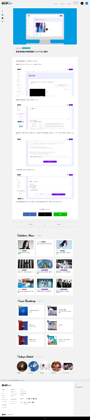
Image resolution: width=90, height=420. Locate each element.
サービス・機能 (4, 401)
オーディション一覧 (13, 401)
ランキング (69, 3)
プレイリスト (4, 397)
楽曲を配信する (77, 2)
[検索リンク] (82, 3)
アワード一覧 (13, 403)
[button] (26, 248)
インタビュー (4, 395)
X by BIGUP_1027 (79, 387)
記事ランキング (13, 395)
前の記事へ (31, 224)
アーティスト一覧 (4, 407)
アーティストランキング (14, 393)
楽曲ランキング (13, 391)
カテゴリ (56, 3)
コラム (3, 393)
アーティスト (62, 3)
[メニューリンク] (86, 3)
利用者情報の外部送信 (23, 393)
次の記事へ (59, 224)
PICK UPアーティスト (5, 399)
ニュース (3, 391)
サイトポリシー (22, 389)
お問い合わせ (22, 395)
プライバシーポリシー (23, 391)
